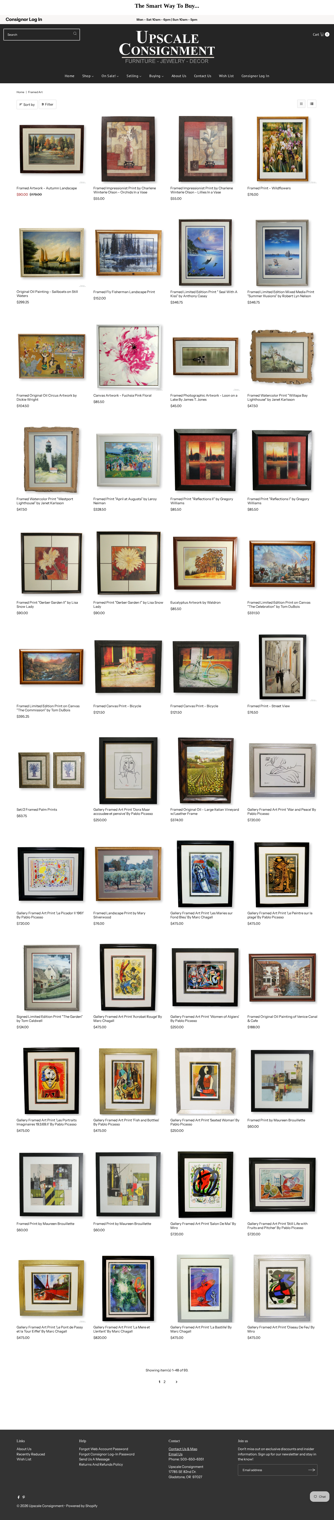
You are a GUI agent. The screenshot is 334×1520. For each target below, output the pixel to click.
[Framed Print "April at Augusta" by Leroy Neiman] (128, 459)
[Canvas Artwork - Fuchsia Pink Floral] (128, 356)
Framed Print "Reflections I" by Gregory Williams (278, 501)
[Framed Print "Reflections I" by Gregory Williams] (282, 459)
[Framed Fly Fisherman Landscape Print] (128, 252)
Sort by (29, 104)
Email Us (175, 1454)
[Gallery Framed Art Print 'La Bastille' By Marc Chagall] (205, 1288)
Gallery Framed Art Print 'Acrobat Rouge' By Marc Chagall (127, 1018)
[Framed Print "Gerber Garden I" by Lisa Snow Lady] (128, 563)
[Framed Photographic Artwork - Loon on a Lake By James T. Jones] (205, 356)
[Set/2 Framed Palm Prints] (52, 770)
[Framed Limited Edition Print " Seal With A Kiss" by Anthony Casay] (205, 252)
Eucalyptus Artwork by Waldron (195, 602)
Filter (49, 104)
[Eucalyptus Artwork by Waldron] (205, 563)
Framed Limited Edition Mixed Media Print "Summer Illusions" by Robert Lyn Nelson (280, 294)
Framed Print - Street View (268, 706)
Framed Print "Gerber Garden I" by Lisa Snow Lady (128, 604)
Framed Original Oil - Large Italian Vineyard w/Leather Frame (204, 811)
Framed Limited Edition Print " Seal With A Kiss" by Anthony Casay (203, 294)
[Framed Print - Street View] (282, 666)
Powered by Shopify (81, 1506)
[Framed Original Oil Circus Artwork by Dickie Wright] (52, 356)
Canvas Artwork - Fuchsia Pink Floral (122, 395)
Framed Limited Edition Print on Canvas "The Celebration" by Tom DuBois (278, 604)
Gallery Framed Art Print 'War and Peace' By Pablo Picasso (281, 811)
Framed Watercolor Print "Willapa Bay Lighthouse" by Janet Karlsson (277, 397)
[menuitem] (69, 75)
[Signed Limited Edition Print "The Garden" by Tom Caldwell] (52, 977)
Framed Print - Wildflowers (269, 188)
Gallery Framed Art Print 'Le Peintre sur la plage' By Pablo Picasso (279, 915)
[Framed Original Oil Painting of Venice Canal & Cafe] (282, 977)
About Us (24, 1449)
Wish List (24, 1459)
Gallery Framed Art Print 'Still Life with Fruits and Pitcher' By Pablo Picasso (277, 1225)
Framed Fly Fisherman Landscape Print (124, 292)
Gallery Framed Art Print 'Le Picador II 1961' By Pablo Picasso (50, 915)
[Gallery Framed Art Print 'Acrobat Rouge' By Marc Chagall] (128, 977)
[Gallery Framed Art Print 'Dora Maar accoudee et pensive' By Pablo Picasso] (128, 770)
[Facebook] (19, 1497)
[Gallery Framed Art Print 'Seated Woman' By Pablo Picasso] (205, 1081)
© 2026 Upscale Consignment (40, 1506)
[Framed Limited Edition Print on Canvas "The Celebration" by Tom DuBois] (282, 563)
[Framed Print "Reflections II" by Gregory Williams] (205, 459)
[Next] (323, 7)
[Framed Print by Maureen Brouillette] (282, 1081)
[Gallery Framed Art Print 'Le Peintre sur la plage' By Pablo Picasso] (282, 874)
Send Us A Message (94, 1459)
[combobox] (42, 34)
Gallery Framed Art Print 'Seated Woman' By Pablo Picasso (204, 1122)
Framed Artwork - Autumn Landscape (47, 188)
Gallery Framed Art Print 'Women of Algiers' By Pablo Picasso (204, 1018)
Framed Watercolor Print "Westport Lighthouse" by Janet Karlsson (45, 501)
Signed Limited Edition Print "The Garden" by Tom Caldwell (50, 1018)
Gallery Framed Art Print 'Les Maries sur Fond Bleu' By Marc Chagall (201, 915)
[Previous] (10, 7)
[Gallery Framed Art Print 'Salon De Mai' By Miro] (205, 1184)
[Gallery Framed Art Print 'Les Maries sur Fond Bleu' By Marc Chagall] (205, 874)
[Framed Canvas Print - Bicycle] (128, 666)
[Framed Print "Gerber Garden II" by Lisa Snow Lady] (52, 563)
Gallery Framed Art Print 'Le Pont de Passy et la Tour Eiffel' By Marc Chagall (50, 1329)
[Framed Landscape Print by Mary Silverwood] (128, 874)
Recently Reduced (31, 1454)
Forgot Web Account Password (103, 1449)
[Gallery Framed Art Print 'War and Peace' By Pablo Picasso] (282, 770)
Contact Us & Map (183, 1449)
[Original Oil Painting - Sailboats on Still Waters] (52, 252)
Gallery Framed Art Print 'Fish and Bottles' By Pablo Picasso (126, 1122)
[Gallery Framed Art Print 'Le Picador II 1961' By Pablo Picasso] (52, 874)
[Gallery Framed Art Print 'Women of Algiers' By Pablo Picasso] (205, 977)
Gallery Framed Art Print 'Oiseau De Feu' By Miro (281, 1329)
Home (20, 92)
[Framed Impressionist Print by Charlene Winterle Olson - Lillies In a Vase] (205, 149)
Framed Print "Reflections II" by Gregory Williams (201, 501)
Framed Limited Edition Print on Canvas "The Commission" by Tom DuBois (48, 708)
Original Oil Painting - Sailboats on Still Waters (47, 293)
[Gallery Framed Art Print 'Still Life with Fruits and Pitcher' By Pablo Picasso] (282, 1184)
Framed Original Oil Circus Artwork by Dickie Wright (47, 397)
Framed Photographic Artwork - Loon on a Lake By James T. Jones (203, 397)
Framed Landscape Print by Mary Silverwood (119, 915)
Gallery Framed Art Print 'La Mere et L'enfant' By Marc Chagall (121, 1329)
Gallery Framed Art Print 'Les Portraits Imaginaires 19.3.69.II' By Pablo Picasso (47, 1122)
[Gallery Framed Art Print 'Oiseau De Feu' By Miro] (282, 1288)
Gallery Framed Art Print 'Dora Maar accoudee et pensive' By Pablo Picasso (123, 811)
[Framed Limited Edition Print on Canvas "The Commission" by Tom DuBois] (52, 666)
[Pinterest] (23, 1497)
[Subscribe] (311, 1470)
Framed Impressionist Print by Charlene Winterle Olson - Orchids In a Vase (124, 190)
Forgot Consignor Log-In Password (107, 1454)
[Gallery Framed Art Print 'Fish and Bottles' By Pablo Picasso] (128, 1081)
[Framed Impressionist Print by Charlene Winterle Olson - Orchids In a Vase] (128, 149)
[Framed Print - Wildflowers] (282, 149)
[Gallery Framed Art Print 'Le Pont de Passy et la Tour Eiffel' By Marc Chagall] (52, 1288)
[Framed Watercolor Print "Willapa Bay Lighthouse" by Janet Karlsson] (282, 356)
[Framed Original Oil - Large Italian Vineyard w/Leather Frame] (205, 770)
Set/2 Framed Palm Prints (37, 809)
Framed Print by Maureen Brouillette (276, 1120)
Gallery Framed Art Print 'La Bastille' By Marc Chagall (201, 1329)
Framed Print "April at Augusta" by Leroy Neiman (125, 501)
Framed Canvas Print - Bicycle (117, 706)
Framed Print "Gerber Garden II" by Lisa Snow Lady (47, 604)
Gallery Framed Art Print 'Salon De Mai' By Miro (203, 1225)
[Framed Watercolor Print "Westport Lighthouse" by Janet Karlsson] (52, 459)
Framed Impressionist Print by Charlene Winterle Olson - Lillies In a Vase (201, 190)
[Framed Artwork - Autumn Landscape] (52, 149)
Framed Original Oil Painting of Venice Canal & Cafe (282, 1018)
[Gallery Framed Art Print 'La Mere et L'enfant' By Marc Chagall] (128, 1288)
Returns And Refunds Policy (101, 1464)
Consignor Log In (24, 19)
